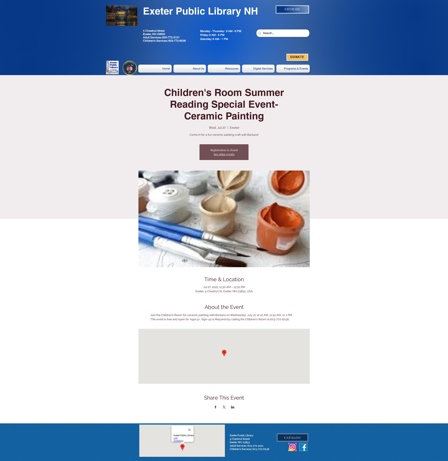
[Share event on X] (224, 407)
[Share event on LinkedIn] (232, 407)
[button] (258, 69)
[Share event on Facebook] (215, 407)
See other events (224, 154)
